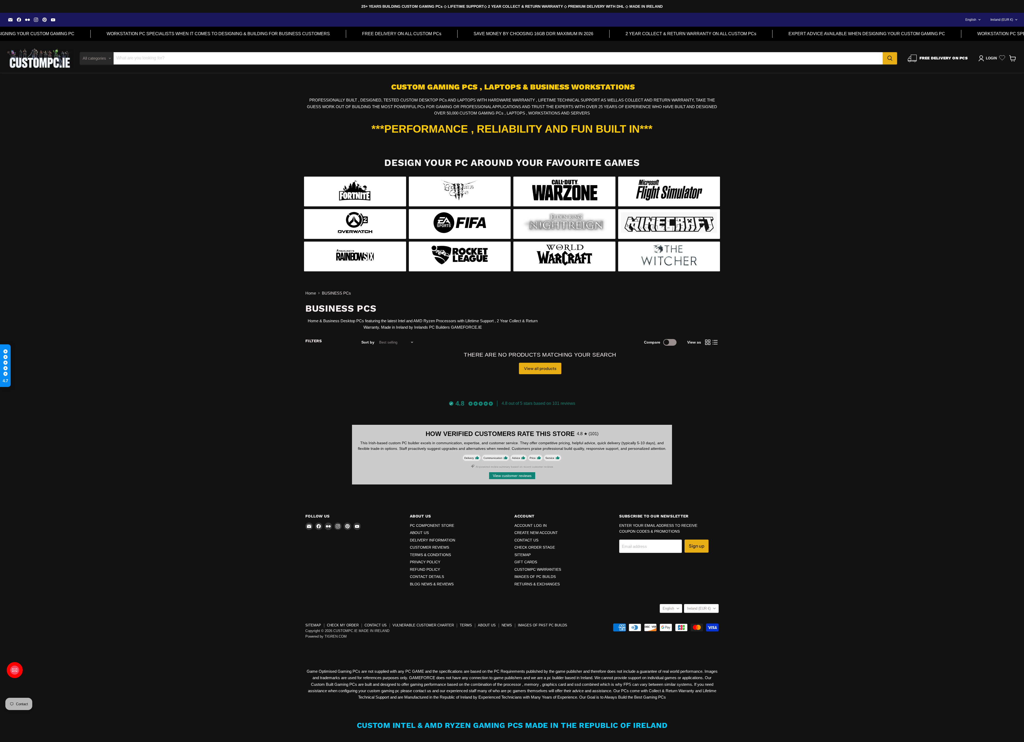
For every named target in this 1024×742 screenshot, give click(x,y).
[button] (5, 365)
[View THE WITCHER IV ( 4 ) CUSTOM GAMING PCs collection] (669, 256)
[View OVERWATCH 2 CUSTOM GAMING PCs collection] (355, 224)
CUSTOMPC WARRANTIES (537, 569)
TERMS (466, 625)
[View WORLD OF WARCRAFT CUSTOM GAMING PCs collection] (564, 256)
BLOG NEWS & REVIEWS (432, 584)
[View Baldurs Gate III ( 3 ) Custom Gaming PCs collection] (460, 191)
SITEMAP (522, 555)
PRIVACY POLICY (425, 562)
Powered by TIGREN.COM (326, 636)
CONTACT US (526, 540)
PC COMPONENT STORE (432, 525)
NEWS (507, 625)
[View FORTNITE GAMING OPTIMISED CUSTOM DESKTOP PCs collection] (355, 191)
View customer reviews (512, 476)
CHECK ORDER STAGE (534, 547)
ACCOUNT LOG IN (530, 525)
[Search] (890, 58)
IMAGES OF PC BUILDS (535, 576)
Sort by (367, 342)
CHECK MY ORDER (343, 625)
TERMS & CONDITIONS (430, 555)
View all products (540, 368)
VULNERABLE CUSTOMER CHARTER (423, 625)
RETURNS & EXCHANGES (537, 584)
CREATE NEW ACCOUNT (536, 533)
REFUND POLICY (425, 569)
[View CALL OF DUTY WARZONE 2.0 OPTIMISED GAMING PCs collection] (564, 191)
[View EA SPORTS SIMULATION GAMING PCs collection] (460, 224)
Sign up (696, 546)
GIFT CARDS (525, 562)
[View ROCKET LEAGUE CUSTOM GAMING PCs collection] (460, 256)
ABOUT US (419, 533)
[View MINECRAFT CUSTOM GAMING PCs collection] (669, 224)
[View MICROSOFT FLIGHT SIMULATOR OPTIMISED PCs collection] (669, 191)
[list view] (715, 342)
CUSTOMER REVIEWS (429, 547)
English (970, 20)
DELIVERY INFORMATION (432, 540)
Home (310, 293)
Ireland (1001, 20)
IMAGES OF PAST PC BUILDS (542, 625)
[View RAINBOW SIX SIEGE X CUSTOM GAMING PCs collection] (355, 256)
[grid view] (707, 342)
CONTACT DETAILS (427, 576)
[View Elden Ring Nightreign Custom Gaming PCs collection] (564, 224)
